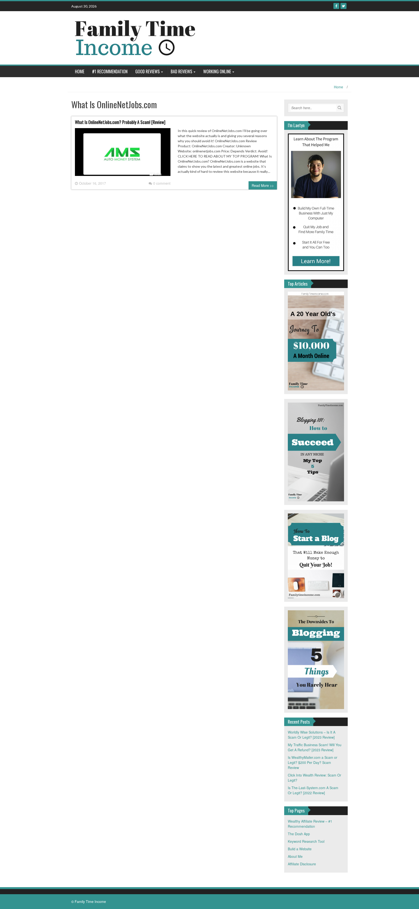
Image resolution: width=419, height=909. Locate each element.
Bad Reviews (181, 71)
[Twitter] (343, 6)
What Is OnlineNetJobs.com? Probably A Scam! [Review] (120, 122)
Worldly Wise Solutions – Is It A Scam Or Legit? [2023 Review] (311, 735)
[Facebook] (336, 6)
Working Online (217, 71)
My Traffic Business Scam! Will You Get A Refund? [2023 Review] (314, 747)
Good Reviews (147, 71)
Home (79, 71)
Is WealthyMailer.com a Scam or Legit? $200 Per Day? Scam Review (312, 762)
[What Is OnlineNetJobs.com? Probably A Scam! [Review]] (122, 153)
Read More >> (263, 185)
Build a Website (300, 848)
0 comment (161, 183)
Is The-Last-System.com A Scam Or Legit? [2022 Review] (313, 790)
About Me (295, 856)
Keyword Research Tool (306, 841)
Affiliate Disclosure (302, 863)
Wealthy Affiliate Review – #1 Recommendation (310, 824)
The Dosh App (299, 833)
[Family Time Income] (166, 37)
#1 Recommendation (110, 71)
